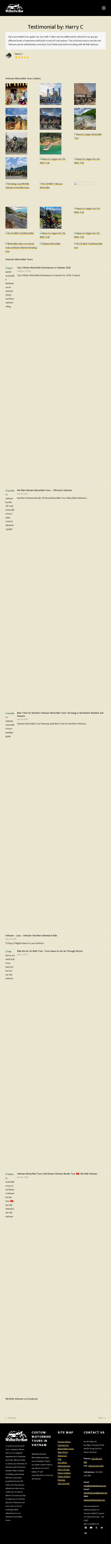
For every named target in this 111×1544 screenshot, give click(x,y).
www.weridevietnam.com (94, 1500)
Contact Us (63, 1445)
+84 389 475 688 (93, 1460)
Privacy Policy (64, 1441)
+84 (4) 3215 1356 (95, 1466)
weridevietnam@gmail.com (95, 1493)
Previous (10, 1418)
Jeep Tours (63, 1452)
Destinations (64, 1466)
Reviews (61, 1480)
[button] (104, 8)
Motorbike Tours (66, 1448)
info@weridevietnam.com (95, 1485)
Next (100, 1418)
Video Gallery (64, 1476)
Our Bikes (62, 1462)
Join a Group (64, 1469)
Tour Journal (64, 1483)
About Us (62, 1455)
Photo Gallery (64, 1473)
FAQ (60, 1459)
